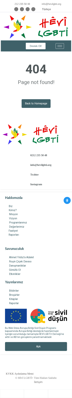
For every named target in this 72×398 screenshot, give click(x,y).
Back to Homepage (36, 103)
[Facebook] (28, 9)
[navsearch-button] (11, 46)
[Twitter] (22, 9)
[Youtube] (33, 9)
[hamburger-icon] (60, 46)
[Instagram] (16, 9)
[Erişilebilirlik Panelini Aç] (67, 200)
